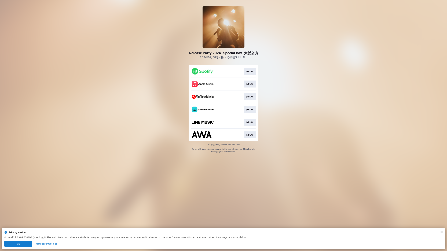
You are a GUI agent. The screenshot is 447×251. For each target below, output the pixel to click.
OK (18, 244)
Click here (248, 149)
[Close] (441, 232)
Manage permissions (46, 244)
